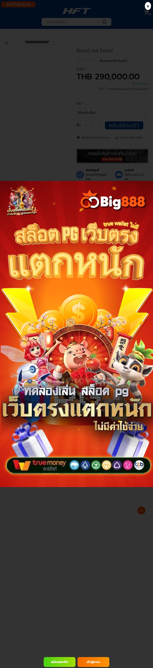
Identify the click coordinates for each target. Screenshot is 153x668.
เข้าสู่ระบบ (93, 662)
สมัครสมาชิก (59, 662)
